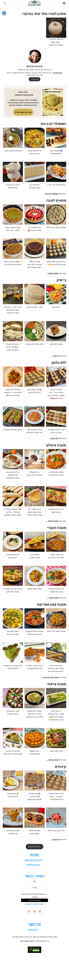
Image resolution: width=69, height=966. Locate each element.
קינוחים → (54, 839)
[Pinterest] (34, 911)
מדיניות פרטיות (33, 865)
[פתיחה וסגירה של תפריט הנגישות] (4, 13)
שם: (34, 881)
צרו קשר (34, 924)
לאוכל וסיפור (29, 941)
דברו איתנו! (33, 930)
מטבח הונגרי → (52, 598)
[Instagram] (29, 911)
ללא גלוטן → (53, 438)
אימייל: (34, 888)
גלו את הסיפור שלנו (33, 860)
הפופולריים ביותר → (50, 194)
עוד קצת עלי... (34, 79)
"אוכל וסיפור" (57, 73)
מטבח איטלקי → (52, 521)
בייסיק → (54, 356)
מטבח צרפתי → (52, 760)
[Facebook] (40, 911)
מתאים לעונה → (52, 273)
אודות (34, 855)
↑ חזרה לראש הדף (34, 847)
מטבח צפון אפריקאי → (49, 677)
